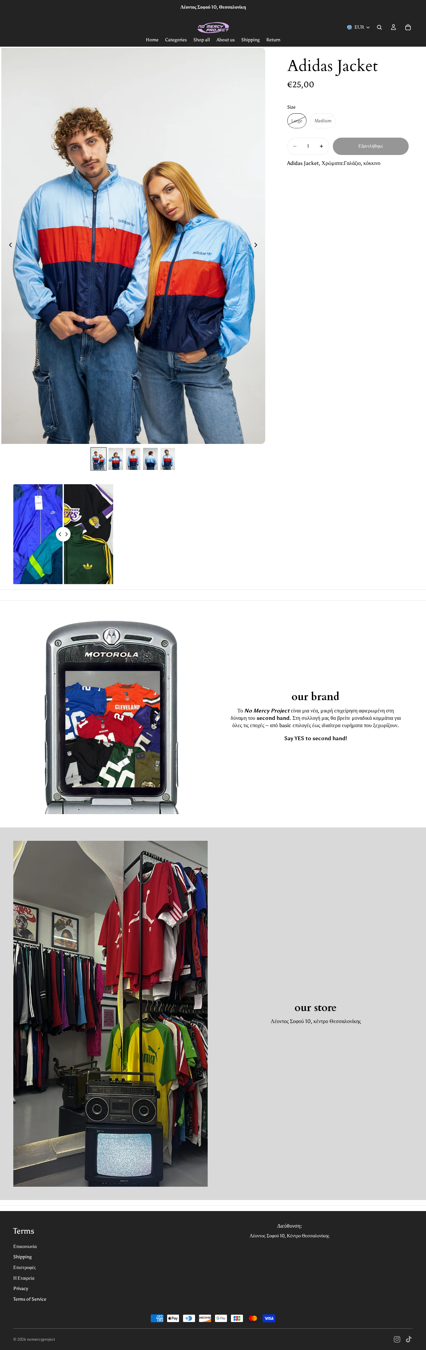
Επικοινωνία (25, 1246)
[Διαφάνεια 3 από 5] (133, 459)
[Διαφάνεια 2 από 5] (115, 459)
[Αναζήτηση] (379, 27)
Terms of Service (29, 1299)
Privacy (20, 1288)
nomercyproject (41, 1339)
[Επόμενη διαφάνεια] (258, 245)
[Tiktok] (409, 1339)
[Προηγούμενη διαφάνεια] (8, 245)
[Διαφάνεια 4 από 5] (150, 459)
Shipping (22, 1257)
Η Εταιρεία (23, 1278)
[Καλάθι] (408, 27)
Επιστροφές (24, 1267)
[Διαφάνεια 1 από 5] (98, 459)
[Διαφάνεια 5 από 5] (167, 459)
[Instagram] (397, 1339)
